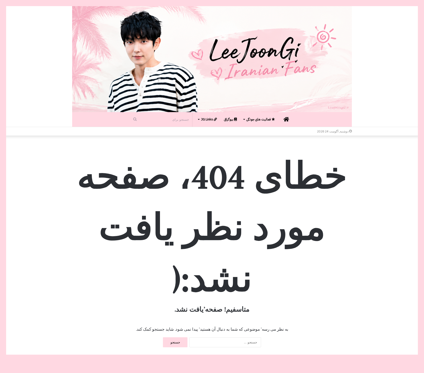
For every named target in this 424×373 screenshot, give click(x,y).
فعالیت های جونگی (259, 119)
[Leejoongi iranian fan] (212, 59)
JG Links (207, 119)
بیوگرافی (229, 119)
